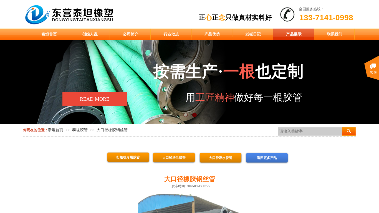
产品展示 (294, 34)
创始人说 (90, 34)
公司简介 (130, 34)
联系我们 (334, 34)
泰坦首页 (49, 34)
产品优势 (212, 34)
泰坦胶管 (80, 130)
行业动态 (171, 34)
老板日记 (253, 34)
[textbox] (310, 131)
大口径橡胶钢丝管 (112, 130)
